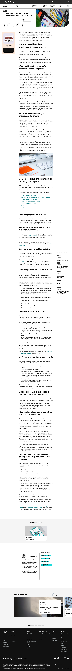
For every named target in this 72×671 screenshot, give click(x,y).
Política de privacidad (61, 664)
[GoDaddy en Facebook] (55, 659)
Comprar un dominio (64, 633)
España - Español (17, 658)
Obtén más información (45, 612)
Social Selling (61, 6)
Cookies (68, 664)
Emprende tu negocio (34, 6)
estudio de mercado (33, 235)
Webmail (28, 644)
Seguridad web (45, 6)
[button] (29, 625)
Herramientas (26, 5)
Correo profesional (64, 641)
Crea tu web (17, 6)
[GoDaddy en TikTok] (62, 659)
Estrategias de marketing (44, 565)
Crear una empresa (45, 558)
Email (67, 606)
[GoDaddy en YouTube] (68, 659)
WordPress (63, 643)
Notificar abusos (13, 635)
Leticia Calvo (28, 19)
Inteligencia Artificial (52, 6)
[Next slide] (56, 594)
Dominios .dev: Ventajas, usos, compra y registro (49, 608)
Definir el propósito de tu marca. (29, 195)
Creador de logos (64, 649)
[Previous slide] (52, 594)
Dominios (59, 255)
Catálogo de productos (31, 648)
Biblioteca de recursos (6, 6)
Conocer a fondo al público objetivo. (30, 199)
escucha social (22, 261)
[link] (9, 24)
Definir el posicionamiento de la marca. (30, 201)
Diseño (5, 10)
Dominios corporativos (30, 639)
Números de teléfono (64, 651)
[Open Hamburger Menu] (3, 1)
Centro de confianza (6, 646)
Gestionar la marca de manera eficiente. (30, 205)
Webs (62, 639)
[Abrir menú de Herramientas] (29, 5)
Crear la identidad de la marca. (28, 203)
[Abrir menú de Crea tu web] (21, 5)
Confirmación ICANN (30, 637)
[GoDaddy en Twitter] (65, 659)
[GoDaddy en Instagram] (58, 659)
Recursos (12, 637)
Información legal (5, 644)
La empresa (5, 634)
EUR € (25, 658)
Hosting (59, 287)
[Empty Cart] (68, 2)
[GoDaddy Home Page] (7, 659)
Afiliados (40, 639)
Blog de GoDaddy (5, 642)
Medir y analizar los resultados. (28, 207)
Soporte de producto (14, 633)
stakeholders (34, 366)
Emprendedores (44, 561)
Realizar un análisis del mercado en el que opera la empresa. (35, 197)
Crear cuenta (54, 640)
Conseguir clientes (45, 555)
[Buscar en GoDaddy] (68, 6)
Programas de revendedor (43, 637)
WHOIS (28, 646)
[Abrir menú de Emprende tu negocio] (40, 5)
